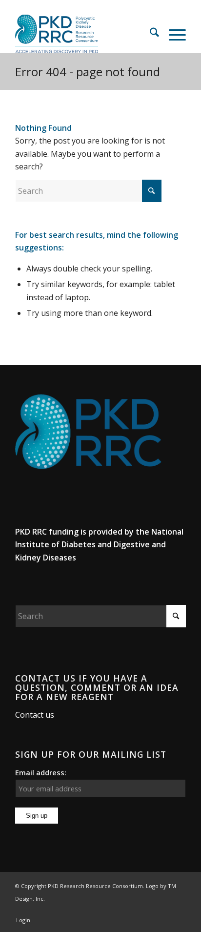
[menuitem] (149, 33)
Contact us (34, 714)
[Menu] (172, 33)
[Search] (149, 33)
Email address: (40, 772)
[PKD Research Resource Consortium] (83, 33)
